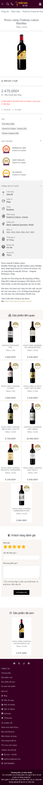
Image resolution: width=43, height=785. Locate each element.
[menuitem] (8, 124)
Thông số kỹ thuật (10, 186)
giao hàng (17, 95)
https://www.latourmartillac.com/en (18, 301)
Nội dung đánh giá (10, 563)
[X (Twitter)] (19, 663)
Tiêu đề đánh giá (9, 553)
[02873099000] (12, 4)
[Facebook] (14, 663)
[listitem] (21, 52)
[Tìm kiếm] (7, 4)
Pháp (8, 202)
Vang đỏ (9, 194)
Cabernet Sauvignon (20, 225)
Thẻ (3, 119)
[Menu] (2, 4)
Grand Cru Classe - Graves (17, 217)
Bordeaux (10, 209)
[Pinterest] (28, 663)
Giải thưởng (7, 141)
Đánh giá (6, 543)
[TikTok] (24, 663)
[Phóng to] (21, 52)
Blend (8, 225)
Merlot (31, 225)
